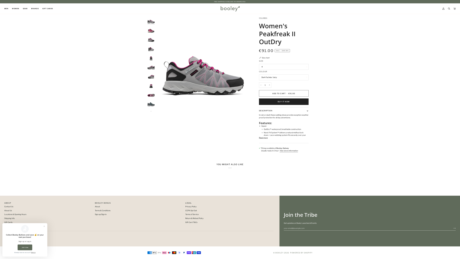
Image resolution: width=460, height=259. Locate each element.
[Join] (452, 228)
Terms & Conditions (102, 210)
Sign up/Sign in (100, 214)
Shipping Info (9, 218)
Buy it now (284, 102)
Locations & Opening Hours (15, 214)
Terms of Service (192, 214)
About (97, 207)
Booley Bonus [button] (103, 203)
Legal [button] (188, 203)
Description (266, 111)
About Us (8, 210)
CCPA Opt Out (191, 210)
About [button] (7, 203)
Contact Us (8, 207)
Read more (263, 138)
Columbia (263, 18)
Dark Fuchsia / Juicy (269, 77)
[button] (7, 8)
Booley (279, 253)
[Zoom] (203, 64)
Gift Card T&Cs (191, 222)
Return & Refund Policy (194, 218)
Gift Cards (8, 222)
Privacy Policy (191, 207)
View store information (289, 151)
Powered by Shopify (301, 253)
